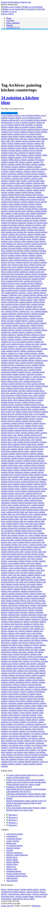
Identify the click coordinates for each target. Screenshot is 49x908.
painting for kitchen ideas (37, 223)
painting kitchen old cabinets (35, 479)
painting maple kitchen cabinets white (30, 603)
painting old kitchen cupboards (13, 657)
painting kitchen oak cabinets (24, 477)
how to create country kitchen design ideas (24, 776)
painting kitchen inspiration (28, 442)
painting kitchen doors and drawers (20, 388)
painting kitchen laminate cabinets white (22, 455)
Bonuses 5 (13, 815)
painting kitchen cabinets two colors (21, 352)
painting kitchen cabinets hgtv (17, 325)
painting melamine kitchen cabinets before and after (22, 611)
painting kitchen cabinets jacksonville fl (17, 330)
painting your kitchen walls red (18, 755)
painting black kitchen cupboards (21, 197)
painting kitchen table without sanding (23, 525)
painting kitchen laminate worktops (22, 459)
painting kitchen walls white (33, 570)
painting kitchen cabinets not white (25, 344)
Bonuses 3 (13, 820)
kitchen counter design (24, 896)
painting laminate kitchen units (18, 601)
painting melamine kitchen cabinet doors (22, 609)
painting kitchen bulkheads (32, 283)
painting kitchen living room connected (21, 468)
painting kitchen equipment (12, 405)
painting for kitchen (14, 220)
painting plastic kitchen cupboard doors (21, 668)
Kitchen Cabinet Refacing (17, 855)
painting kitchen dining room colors (22, 380)
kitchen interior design (30, 889)
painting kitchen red (33, 493)
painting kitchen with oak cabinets (15, 587)
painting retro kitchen (36, 687)
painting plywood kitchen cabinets (31, 671)
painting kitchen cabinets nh (23, 332)
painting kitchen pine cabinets (32, 486)
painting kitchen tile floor (24, 531)
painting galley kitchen (10, 227)
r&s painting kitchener (15, 759)
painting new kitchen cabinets (20, 631)
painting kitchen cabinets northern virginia (22, 338)
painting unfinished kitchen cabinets (31, 703)
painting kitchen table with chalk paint (22, 524)
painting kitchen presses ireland (14, 491)
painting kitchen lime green (12, 465)
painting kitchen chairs (10, 363)
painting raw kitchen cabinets (30, 678)
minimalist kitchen (13, 871)
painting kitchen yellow (23, 589)
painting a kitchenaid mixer (12, 188)
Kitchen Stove (12, 864)
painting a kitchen (26, 167)
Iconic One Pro (7, 906)
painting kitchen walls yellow (30, 577)
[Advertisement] (24, 55)
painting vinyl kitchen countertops (20, 724)
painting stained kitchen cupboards (29, 696)
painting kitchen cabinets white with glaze (23, 356)
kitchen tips (11, 866)
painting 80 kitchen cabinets (26, 164)
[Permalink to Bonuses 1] (7, 825)
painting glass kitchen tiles (16, 232)
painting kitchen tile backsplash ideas (16, 528)
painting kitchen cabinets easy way (19, 311)
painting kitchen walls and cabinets (26, 563)
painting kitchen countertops (31, 363)
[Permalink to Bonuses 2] (7, 822)
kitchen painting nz (36, 146)
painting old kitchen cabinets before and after (19, 650)
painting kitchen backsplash (12, 274)
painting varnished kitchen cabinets (29, 708)
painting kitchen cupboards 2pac (14, 370)
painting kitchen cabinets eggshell (31, 314)
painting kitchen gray (15, 426)
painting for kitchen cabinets (34, 220)
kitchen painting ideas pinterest (31, 136)
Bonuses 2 (13, 822)
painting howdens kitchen (11, 248)
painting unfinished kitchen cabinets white (18, 706)
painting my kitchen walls (22, 629)
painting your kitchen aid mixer (32, 731)
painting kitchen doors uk (26, 398)
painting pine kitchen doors (17, 666)
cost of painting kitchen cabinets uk (30, 122)
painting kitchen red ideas (11, 496)
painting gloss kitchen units (28, 237)
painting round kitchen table (12, 689)
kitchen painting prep (30, 148)
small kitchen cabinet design (19, 894)
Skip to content (7, 14)
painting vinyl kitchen (10, 722)
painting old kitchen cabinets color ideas (23, 651)
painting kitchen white (10, 580)
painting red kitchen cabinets (13, 680)
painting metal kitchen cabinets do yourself (18, 617)
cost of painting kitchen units (13, 125)
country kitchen (12, 841)
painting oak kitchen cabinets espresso (26, 643)
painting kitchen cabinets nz (29, 346)
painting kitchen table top (16, 521)
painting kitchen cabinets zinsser (34, 360)
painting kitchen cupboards (31, 367)
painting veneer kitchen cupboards (15, 715)
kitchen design (13, 889)
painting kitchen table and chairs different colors (23, 513)
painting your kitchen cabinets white (21, 741)
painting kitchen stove (22, 505)
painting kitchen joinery (20, 449)
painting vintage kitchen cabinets (31, 720)
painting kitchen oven (30, 482)
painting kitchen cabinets (16, 290)
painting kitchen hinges (30, 433)
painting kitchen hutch (30, 437)
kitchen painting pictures (11, 148)
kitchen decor (11, 857)
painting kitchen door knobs (22, 386)
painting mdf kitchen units (25, 608)
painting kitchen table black (30, 517)
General (9, 850)
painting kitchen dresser (31, 402)
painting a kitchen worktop (36, 185)
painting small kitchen (36, 692)
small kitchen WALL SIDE (23, 899)
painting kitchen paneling (22, 484)
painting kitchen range (36, 491)
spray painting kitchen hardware (26, 762)
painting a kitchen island (22, 176)
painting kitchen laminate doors (24, 458)
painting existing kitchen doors (13, 211)
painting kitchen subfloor (19, 507)
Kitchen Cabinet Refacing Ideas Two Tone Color (26, 809)
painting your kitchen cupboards (31, 743)
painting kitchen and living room (30, 267)
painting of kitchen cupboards (29, 647)
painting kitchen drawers (11, 402)
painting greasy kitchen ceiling (13, 241)
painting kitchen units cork (25, 540)
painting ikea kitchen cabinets (18, 251)
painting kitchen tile (34, 526)
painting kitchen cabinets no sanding (22, 337)
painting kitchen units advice (17, 538)
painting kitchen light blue (34, 461)
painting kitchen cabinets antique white (22, 300)
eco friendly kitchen (14, 845)
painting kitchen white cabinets (32, 580)
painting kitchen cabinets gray (13, 323)
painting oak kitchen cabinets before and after (19, 638)
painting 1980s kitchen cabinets (14, 160)
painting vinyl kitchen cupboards (34, 727)
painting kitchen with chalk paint (14, 582)
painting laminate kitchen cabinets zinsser (22, 596)
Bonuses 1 (13, 825)
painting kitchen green (34, 426)
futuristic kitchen (13, 848)
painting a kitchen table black (33, 181)
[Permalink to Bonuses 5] (7, 815)
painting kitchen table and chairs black (22, 512)
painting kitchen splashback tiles (24, 503)
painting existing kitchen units (17, 213)
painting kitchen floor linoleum (28, 412)
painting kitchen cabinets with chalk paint (24, 357)
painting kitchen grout (28, 428)
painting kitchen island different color (22, 445)
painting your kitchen (10, 731)
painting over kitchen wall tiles (35, 661)
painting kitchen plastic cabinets (14, 489)
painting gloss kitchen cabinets (20, 234)
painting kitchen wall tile (28, 561)
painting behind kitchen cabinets (28, 192)
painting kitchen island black (24, 444)
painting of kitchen (31, 645)
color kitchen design (9, 113)
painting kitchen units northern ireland (22, 547)
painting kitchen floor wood (26, 414)
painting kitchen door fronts (19, 384)
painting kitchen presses (37, 489)
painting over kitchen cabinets (33, 659)
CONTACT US (13, 27)
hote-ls (4, 889)
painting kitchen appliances (12, 269)
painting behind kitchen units (13, 195)
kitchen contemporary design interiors (23, 890)
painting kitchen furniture (21, 423)
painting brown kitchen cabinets (14, 202)
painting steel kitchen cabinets (13, 699)
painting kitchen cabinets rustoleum (20, 351)
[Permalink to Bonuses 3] (7, 820)
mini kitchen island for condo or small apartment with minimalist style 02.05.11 (26, 790)
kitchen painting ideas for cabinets (21, 134)
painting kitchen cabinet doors (28, 286)
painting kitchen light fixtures (13, 463)
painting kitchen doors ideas (21, 393)
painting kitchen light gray (36, 463)
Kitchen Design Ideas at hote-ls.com (16, 2)
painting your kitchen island (35, 745)
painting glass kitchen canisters (13, 230)
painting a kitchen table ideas (13, 183)
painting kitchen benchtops (20, 279)
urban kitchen (12, 880)
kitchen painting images (17, 143)
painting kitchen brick (33, 281)
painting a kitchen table (10, 181)
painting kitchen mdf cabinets (32, 470)
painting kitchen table (17, 510)
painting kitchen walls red (24, 568)
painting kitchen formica (26, 419)
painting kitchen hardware (25, 430)
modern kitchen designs (16, 873)
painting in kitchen (38, 251)
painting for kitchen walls (35, 225)
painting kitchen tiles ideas (26, 533)
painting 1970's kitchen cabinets (28, 157)
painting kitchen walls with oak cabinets (21, 574)
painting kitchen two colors (22, 535)
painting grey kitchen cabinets (18, 244)
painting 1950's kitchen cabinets (21, 155)
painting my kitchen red (24, 626)
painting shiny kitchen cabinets (13, 692)
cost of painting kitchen (30, 115)
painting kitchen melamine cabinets (15, 472)
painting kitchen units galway (17, 545)
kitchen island (12, 859)
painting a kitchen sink (13, 178)
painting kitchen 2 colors (18, 258)
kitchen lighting (12, 862)
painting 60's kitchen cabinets (20, 162)
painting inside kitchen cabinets (14, 253)
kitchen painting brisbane (31, 129)
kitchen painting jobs (35, 143)
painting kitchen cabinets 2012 (35, 295)
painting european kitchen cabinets (27, 204)
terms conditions (13, 23)
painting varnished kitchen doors (14, 710)
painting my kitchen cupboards (26, 622)
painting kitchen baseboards (15, 276)
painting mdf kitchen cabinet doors (15, 605)
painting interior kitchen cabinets (21, 255)
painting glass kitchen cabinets (32, 227)
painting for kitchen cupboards (13, 223)
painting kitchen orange (10, 482)
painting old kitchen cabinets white (27, 654)
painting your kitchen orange (13, 748)
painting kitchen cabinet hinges (14, 288)
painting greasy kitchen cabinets (32, 239)
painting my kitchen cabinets (19, 619)
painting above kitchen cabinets (19, 190)
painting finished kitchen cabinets (28, 216)
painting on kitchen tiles (11, 659)
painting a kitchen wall (15, 185)
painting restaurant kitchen (31, 685)
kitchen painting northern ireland (14, 146)
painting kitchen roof (31, 496)
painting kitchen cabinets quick (14, 349)
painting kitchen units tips (30, 549)
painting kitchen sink (22, 498)
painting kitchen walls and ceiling (15, 566)
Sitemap (9, 25)
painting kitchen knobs (20, 451)
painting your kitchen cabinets (35, 734)
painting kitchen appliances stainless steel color (25, 272)
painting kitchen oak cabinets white (22, 478)
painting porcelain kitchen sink (13, 673)
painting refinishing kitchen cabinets (23, 682)
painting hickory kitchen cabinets (28, 246)
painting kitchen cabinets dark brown (27, 307)
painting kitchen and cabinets (28, 262)
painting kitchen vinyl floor (24, 559)
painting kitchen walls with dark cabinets (18, 573)
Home (8, 18)
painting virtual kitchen (34, 729)
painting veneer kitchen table (24, 717)
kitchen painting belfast (10, 129)
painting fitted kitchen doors (12, 218)
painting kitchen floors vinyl (29, 416)
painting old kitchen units (37, 657)
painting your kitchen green (12, 745)
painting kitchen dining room (23, 379)
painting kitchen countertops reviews (16, 365)
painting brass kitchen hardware (32, 199)
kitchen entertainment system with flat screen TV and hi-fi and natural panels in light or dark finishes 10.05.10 (26, 803)
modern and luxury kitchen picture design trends (26, 782)
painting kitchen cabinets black (18, 304)
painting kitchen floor (22, 409)
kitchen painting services (26, 150)
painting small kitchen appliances (14, 694)
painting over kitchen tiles (11, 661)
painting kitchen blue (14, 281)
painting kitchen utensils (20, 554)
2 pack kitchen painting (10, 115)
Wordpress (36, 906)
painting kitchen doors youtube (30, 400)
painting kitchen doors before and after (21, 389)
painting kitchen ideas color (23, 440)
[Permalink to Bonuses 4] (7, 817)
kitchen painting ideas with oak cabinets (17, 139)
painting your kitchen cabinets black (16, 736)
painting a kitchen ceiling (25, 171)
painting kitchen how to (11, 437)
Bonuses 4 (13, 817)
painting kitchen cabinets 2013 (13, 297)
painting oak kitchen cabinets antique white (26, 636)
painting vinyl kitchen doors (12, 729)
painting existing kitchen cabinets (14, 206)
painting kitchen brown (10, 283)
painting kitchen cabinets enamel (14, 316)
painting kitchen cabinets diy (13, 309)
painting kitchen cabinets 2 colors (18, 293)
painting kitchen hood (33, 435)
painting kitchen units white (12, 552)
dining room (11, 843)
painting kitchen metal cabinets (27, 475)
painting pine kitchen (9, 664)
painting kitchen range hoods (13, 493)
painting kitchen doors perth (26, 395)
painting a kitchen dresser (27, 174)
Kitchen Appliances (14, 852)
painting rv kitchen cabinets (36, 689)
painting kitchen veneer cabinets (20, 556)
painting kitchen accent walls (26, 260)
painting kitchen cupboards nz (19, 377)
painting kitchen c (8, 286)
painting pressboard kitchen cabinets (23, 675)
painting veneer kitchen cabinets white (28, 713)
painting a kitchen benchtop (28, 169)
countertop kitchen (14, 838)
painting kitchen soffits (19, 500)
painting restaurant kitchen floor (14, 687)
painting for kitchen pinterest (13, 225)
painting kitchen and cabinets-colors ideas (24, 263)
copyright (10, 20)
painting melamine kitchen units (34, 615)
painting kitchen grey (9, 428)
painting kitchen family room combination (23, 407)
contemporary (12, 836)
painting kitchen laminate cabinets (22, 454)
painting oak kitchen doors (12, 645)
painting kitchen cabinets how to (30, 328)
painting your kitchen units (16, 752)
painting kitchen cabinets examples (29, 321)
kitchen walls (11, 869)
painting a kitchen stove (33, 178)
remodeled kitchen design (16, 876)
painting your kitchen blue (12, 734)
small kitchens (12, 878)
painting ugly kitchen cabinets (20, 701)
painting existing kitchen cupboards (32, 209)
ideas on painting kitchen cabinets (28, 127)
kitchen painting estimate (23, 132)
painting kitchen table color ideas (14, 519)
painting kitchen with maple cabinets (27, 584)
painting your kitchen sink (18, 750)
